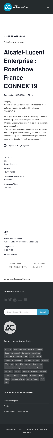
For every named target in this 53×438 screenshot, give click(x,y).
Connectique (9, 357)
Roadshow (8, 179)
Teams (15, 375)
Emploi (38, 357)
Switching (34, 372)
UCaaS (7, 379)
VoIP (42, 379)
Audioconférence (20, 349)
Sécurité (43, 372)
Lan (17, 364)
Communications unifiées (31, 353)
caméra (31, 349)
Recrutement (37, 368)
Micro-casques (25, 364)
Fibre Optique (17, 360)
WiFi (6, 383)
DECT (32, 357)
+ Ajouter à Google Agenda (18, 145)
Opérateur (22, 368)
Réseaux (26, 372)
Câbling (19, 357)
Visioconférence (32, 379)
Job (11, 364)
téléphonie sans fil (36, 375)
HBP (5, 235)
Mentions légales (11, 400)
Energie (7, 360)
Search (43, 312)
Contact (7, 406)
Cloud (7, 353)
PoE (29, 368)
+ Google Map (32, 241)
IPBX (6, 364)
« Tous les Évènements (14, 35)
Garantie (28, 360)
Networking (37, 364)
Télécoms (7, 187)
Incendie (45, 360)
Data (25, 357)
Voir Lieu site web (10, 254)
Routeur (17, 372)
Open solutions (10, 368)
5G (10, 349)
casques (39, 349)
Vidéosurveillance (18, 379)
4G (6, 349)
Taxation (8, 375)
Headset (36, 360)
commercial (15, 353)
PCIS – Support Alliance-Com (16, 411)
